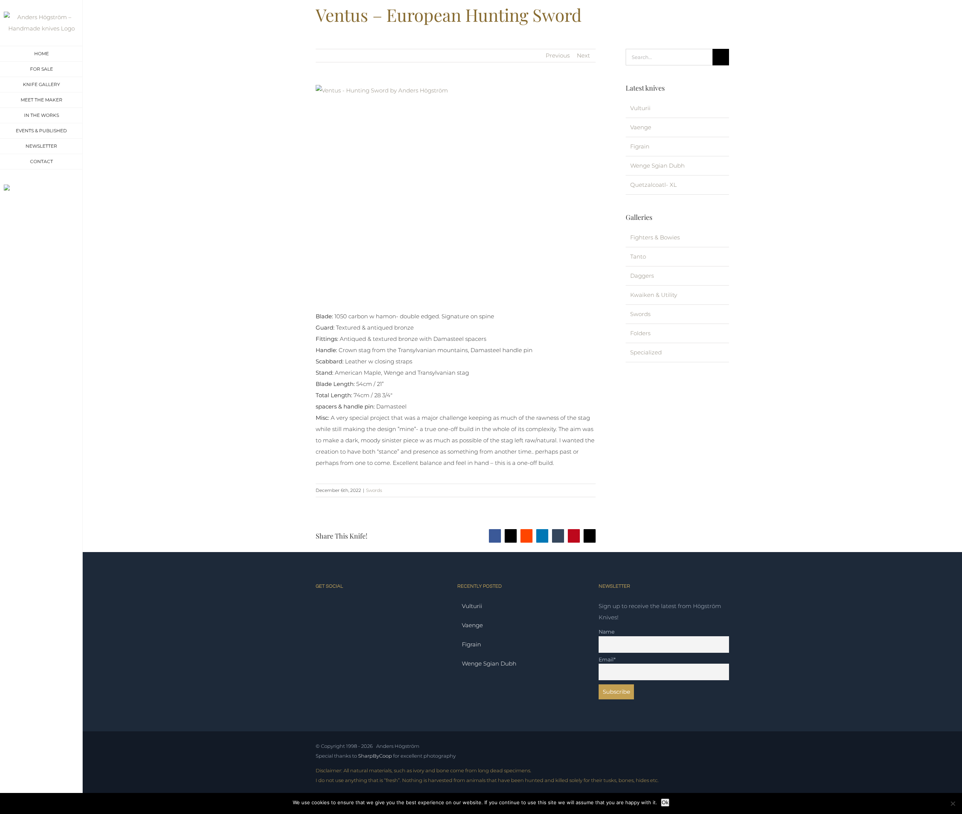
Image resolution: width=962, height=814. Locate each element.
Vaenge (640, 127)
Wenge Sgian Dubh (657, 165)
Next (583, 55)
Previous (558, 55)
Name (606, 632)
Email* (607, 660)
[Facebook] (332, 605)
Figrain (639, 146)
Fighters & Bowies (655, 237)
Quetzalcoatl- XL (653, 184)
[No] (952, 803)
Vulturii (640, 108)
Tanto (638, 256)
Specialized (646, 352)
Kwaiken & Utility (653, 294)
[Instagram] (319, 605)
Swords (374, 490)
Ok (665, 802)
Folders (640, 333)
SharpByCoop (375, 756)
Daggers (642, 275)
